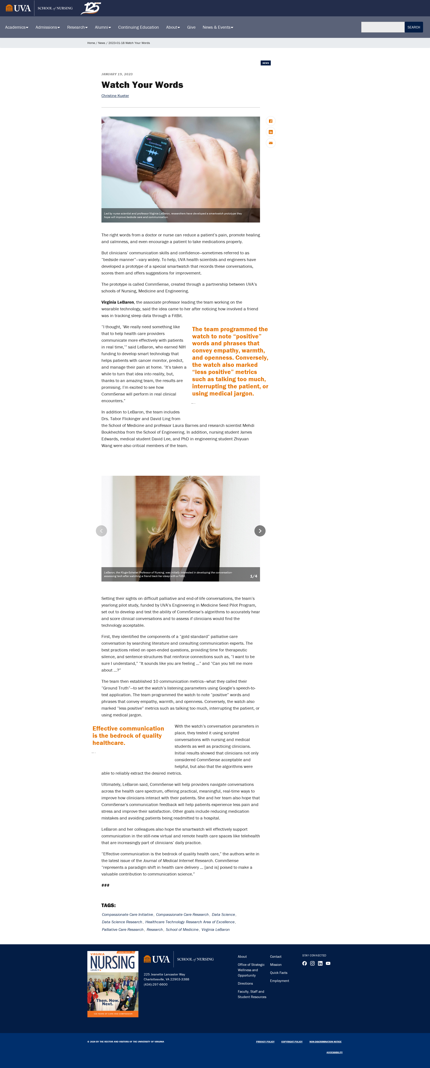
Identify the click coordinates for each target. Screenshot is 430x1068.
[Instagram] (312, 963)
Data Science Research (122, 921)
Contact (276, 956)
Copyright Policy (292, 1041)
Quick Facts (278, 972)
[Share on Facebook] (270, 121)
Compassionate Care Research (182, 914)
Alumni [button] (102, 27)
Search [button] (414, 27)
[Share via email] (270, 142)
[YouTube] (328, 963)
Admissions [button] (47, 27)
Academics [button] (16, 27)
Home (91, 43)
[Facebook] (304, 963)
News (101, 43)
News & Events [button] (217, 27)
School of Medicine (182, 929)
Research (155, 929)
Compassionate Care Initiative (127, 914)
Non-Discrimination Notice (326, 1041)
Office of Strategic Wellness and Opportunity (251, 969)
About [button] (172, 27)
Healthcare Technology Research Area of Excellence (189, 921)
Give (191, 27)
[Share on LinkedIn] (270, 132)
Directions (245, 983)
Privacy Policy (265, 1041)
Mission (276, 964)
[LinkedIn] (320, 963)
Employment (279, 980)
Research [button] (76, 27)
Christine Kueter (115, 95)
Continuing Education (138, 27)
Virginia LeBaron (216, 929)
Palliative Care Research (123, 929)
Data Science (223, 914)
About (242, 956)
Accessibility (335, 1052)
